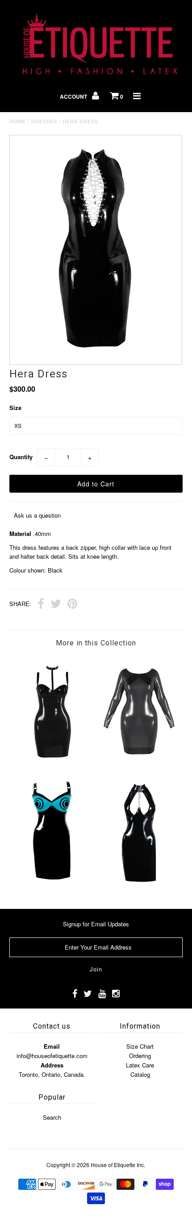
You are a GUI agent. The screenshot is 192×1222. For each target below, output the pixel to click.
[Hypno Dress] (52, 886)
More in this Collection (96, 643)
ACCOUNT (74, 96)
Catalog (140, 1074)
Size (15, 407)
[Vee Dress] (139, 764)
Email (52, 1046)
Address (52, 1065)
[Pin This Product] (72, 604)
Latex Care (140, 1065)
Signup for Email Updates (96, 924)
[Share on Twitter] (55, 604)
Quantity (21, 456)
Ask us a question (37, 515)
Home (17, 121)
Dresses (44, 121)
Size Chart (140, 1046)
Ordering (140, 1055)
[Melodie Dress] (139, 886)
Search (52, 1117)
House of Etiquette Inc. (118, 1164)
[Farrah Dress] (52, 764)
